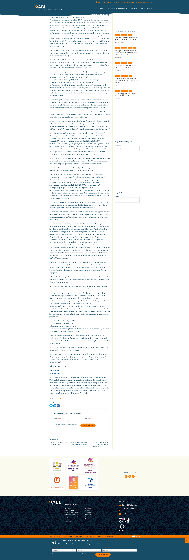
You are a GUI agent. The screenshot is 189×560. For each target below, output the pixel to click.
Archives (117, 196)
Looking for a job (122, 8)
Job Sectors (88, 508)
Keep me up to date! (88, 425)
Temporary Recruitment (71, 517)
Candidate (124, 35)
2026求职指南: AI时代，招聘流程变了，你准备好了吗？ (126, 94)
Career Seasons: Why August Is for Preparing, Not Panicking (126, 66)
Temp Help (88, 512)
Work (86, 514)
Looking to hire (111, 8)
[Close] (187, 540)
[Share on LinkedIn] (58, 405)
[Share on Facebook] (54, 405)
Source (51, 72)
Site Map (70, 536)
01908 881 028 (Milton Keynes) (129, 509)
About (102, 8)
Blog (142, 8)
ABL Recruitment (40, 7)
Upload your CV (89, 510)
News (134, 48)
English (130, 35)
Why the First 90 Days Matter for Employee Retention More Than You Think (126, 80)
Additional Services (70, 519)
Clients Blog (124, 76)
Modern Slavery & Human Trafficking (103, 536)
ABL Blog (117, 35)
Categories (118, 145)
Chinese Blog (124, 91)
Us (91, 514)
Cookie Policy (88, 536)
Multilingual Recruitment (71, 514)
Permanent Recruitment (71, 512)
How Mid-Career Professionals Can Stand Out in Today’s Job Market (126, 39)
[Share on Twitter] (51, 405)
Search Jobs (68, 521)
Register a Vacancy (69, 510)
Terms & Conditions (78, 536)
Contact (87, 519)
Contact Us (149, 8)
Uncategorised (64, 399)
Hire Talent (68, 508)
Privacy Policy (64, 426)
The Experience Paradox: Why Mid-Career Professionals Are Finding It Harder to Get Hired (126, 52)
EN (59, 399)
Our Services (134, 8)
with (89, 514)
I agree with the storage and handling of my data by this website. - (66, 425)
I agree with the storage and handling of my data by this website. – (71, 554)
